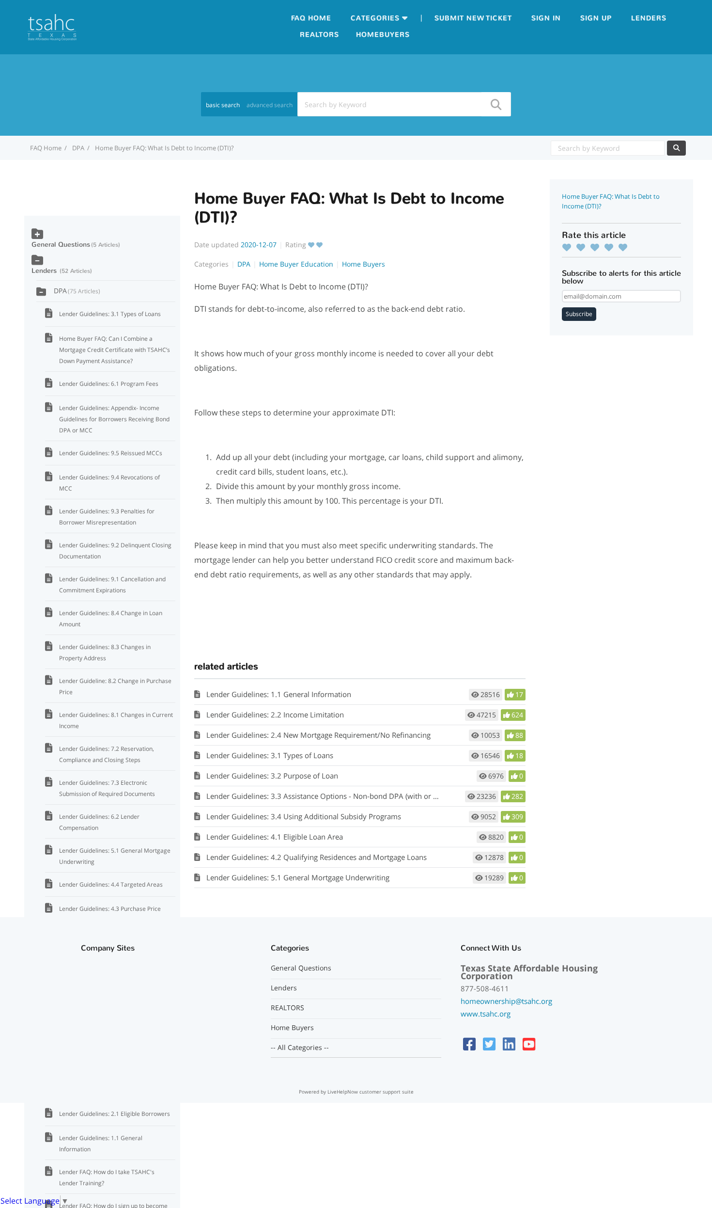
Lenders (648, 18)
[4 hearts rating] (611, 247)
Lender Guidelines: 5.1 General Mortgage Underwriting (297, 877)
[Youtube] (529, 1044)
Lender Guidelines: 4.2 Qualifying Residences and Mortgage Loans (316, 857)
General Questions (60, 244)
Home (319, 18)
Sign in (546, 18)
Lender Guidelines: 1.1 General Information (278, 694)
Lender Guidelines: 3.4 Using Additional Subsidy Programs (303, 816)
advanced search (270, 105)
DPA (78, 147)
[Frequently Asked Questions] (52, 26)
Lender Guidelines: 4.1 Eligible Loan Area (274, 837)
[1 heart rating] (569, 247)
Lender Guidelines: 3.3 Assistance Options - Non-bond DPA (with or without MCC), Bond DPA (361, 796)
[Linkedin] (509, 1044)
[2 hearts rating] (583, 247)
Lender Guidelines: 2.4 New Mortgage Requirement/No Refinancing (318, 735)
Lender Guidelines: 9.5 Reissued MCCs (110, 453)
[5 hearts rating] (625, 247)
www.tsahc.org (486, 1013)
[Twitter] (489, 1044)
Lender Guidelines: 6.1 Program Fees (108, 384)
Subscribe (579, 314)
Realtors (319, 34)
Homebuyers (383, 34)
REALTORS (287, 1008)
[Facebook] (469, 1044)
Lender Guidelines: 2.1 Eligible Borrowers (114, 1114)
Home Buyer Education (296, 264)
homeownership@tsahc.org (506, 1001)
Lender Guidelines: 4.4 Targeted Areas (111, 884)
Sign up (596, 18)
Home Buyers (363, 264)
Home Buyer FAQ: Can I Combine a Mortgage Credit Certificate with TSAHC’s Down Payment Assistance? (114, 349)
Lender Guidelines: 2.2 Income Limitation (275, 714)
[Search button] (495, 104)
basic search (223, 105)
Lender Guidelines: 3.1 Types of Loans (269, 755)
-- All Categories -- (300, 1047)
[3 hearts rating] (597, 247)
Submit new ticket (473, 18)
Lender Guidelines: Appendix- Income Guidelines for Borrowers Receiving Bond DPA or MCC (114, 419)
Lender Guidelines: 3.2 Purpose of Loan (272, 775)
